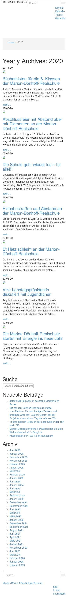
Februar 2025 (17, 474)
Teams (59, 14)
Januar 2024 (17, 485)
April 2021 (15, 537)
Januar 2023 (17, 499)
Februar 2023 (17, 495)
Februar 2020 (17, 558)
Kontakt (59, 7)
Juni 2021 (15, 533)
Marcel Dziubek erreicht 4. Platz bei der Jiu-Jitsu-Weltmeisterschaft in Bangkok (37, 430)
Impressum (59, 593)
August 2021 (17, 530)
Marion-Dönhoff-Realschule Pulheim (22, 583)
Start (55, 586)
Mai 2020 (15, 554)
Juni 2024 (15, 481)
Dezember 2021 (18, 523)
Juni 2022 (15, 509)
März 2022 (15, 516)
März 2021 (15, 540)
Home (11, 42)
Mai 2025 (15, 471)
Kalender (60, 11)
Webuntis (60, 18)
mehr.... (7, 104)
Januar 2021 (17, 544)
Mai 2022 (15, 512)
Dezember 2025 (18, 457)
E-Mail (56, 590)
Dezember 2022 (18, 502)
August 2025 (17, 467)
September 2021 (19, 526)
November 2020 (18, 547)
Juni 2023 (15, 488)
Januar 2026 (17, 453)
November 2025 (18, 460)
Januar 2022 (17, 519)
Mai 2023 (15, 492)
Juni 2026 (15, 450)
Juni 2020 (15, 551)
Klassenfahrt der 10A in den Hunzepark (31, 435)
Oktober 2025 (17, 464)
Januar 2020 (17, 561)
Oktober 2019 (17, 565)
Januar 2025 (17, 478)
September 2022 (19, 506)
